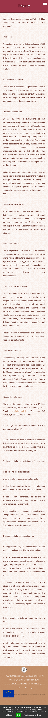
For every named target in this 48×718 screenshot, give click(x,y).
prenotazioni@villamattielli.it (14, 684)
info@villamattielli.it (19, 411)
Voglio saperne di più (32, 715)
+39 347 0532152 (33, 684)
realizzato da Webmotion (24, 701)
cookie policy (27, 688)
